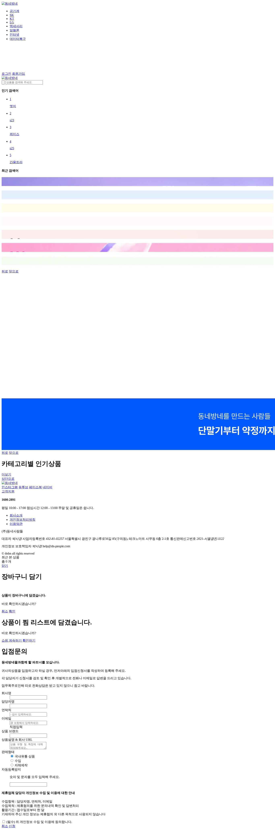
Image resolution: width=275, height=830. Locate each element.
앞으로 (14, 271)
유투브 (23, 487)
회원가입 (18, 73)
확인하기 (29, 640)
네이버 (47, 487)
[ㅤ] (137, 181)
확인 (12, 611)
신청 (12, 826)
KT (12, 18)
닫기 (5, 565)
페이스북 (35, 487)
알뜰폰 (14, 30)
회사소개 (16, 515)
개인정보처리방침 (22, 519)
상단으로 (8, 478)
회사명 (6, 693)
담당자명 (8, 701)
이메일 (6, 718)
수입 (18, 760)
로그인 (6, 73)
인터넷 (14, 34)
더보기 (6, 474)
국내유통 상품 (25, 756)
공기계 (14, 11)
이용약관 (16, 524)
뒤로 (5, 271)
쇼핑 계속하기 (12, 640)
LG (12, 22)
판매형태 (8, 752)
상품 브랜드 (10, 731)
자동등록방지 (11, 769)
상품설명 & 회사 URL (17, 739)
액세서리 (16, 26)
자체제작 (21, 765)
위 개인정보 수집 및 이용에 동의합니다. (39, 822)
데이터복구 (18, 39)
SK (12, 15)
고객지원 (8, 491)
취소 (5, 611)
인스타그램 (10, 487)
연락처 (6, 710)
